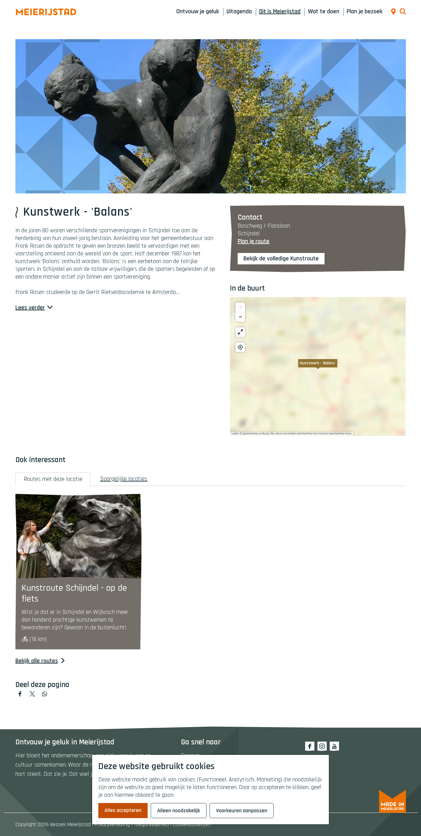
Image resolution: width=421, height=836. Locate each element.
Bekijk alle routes (36, 661)
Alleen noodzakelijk (178, 810)
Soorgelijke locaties (123, 479)
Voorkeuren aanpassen (241, 810)
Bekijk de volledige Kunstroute (281, 259)
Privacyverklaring (112, 824)
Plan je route (253, 241)
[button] (317, 366)
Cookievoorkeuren (192, 824)
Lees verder (30, 308)
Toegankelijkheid (151, 824)
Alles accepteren (122, 810)
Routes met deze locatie (53, 479)
